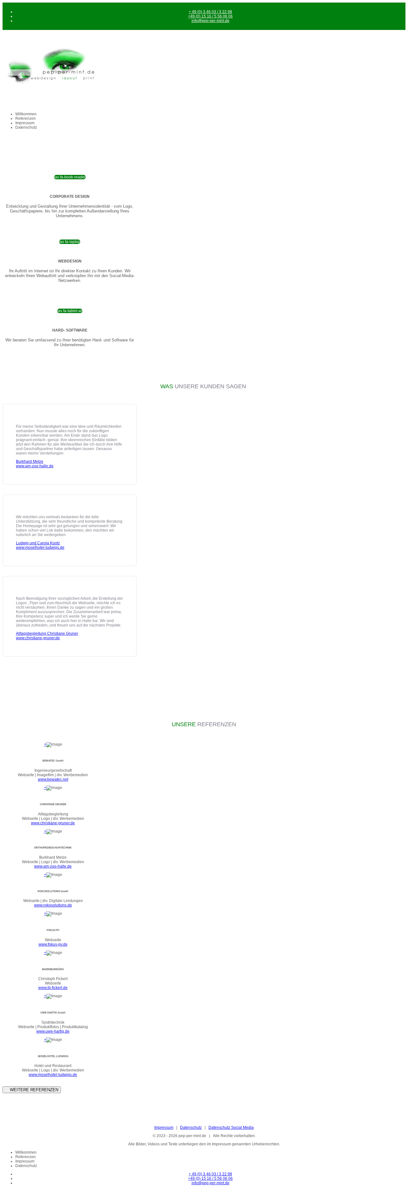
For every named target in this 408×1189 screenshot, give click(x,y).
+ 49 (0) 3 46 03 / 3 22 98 (210, 12)
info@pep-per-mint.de (210, 20)
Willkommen (26, 114)
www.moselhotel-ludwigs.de (53, 1074)
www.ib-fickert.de (53, 987)
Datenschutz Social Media (231, 1127)
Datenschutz (26, 127)
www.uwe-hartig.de (52, 1031)
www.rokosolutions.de (53, 905)
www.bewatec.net (53, 779)
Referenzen (25, 118)
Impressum (24, 123)
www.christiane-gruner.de (53, 823)
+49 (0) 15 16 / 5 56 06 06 (210, 16)
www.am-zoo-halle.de (53, 866)
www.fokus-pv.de (53, 944)
